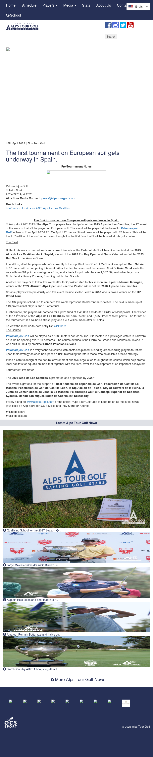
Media (68, 5)
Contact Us (126, 5)
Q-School (13, 15)
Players (48, 5)
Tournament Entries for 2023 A (25, 208)
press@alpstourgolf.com (58, 198)
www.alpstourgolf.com (40, 402)
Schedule (29, 5)
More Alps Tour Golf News (79, 679)
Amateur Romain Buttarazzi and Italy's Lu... (33, 634)
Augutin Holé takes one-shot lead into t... (32, 600)
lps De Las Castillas (57, 208)
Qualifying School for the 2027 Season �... (33, 530)
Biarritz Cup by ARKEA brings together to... (33, 669)
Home (11, 5)
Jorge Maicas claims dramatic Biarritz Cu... (33, 565)
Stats (86, 5)
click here (60, 326)
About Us (103, 5)
